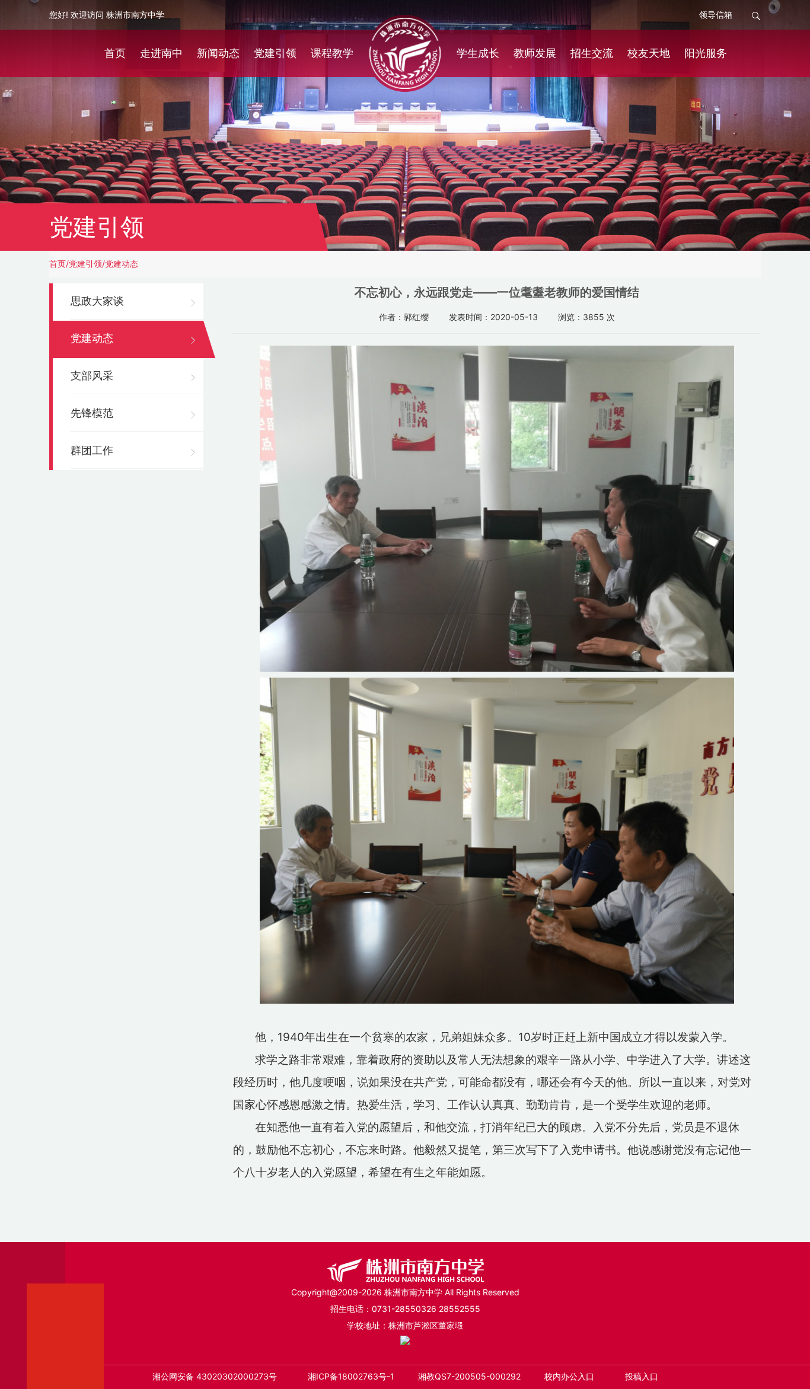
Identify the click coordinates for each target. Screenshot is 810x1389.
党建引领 (275, 53)
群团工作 (92, 450)
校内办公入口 (569, 1376)
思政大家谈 (97, 301)
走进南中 (161, 53)
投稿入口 (641, 1376)
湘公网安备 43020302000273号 (214, 1376)
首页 (115, 53)
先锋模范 (92, 413)
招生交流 (591, 53)
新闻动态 (218, 53)
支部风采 (92, 375)
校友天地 (648, 53)
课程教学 (332, 53)
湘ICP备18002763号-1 (351, 1376)
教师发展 (535, 53)
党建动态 (121, 263)
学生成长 (478, 53)
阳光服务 (705, 53)
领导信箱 (715, 14)
